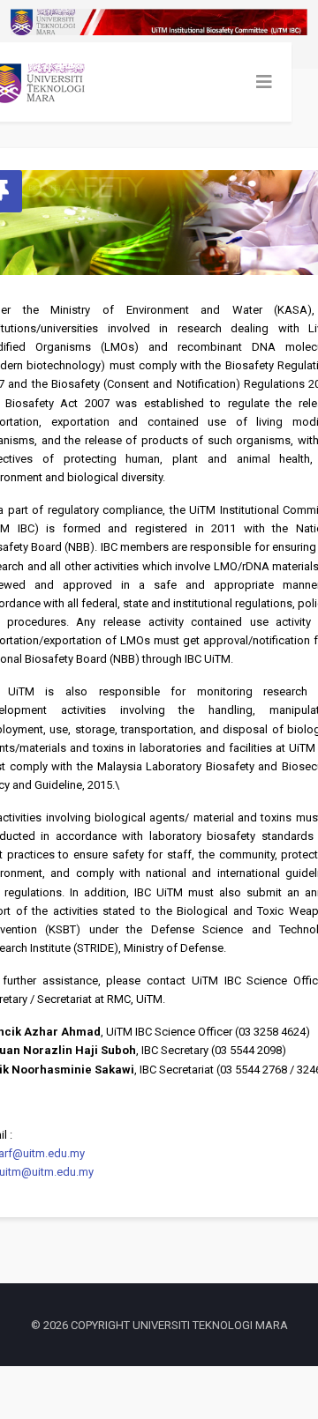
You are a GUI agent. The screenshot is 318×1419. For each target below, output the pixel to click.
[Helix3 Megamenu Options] (264, 82)
